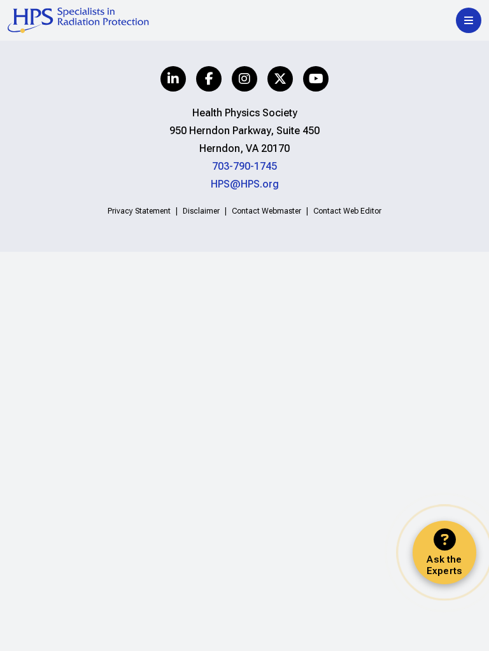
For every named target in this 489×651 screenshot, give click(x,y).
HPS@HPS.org (245, 184)
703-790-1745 (244, 166)
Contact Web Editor (347, 211)
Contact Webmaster (266, 211)
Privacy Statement (139, 211)
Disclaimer (201, 211)
